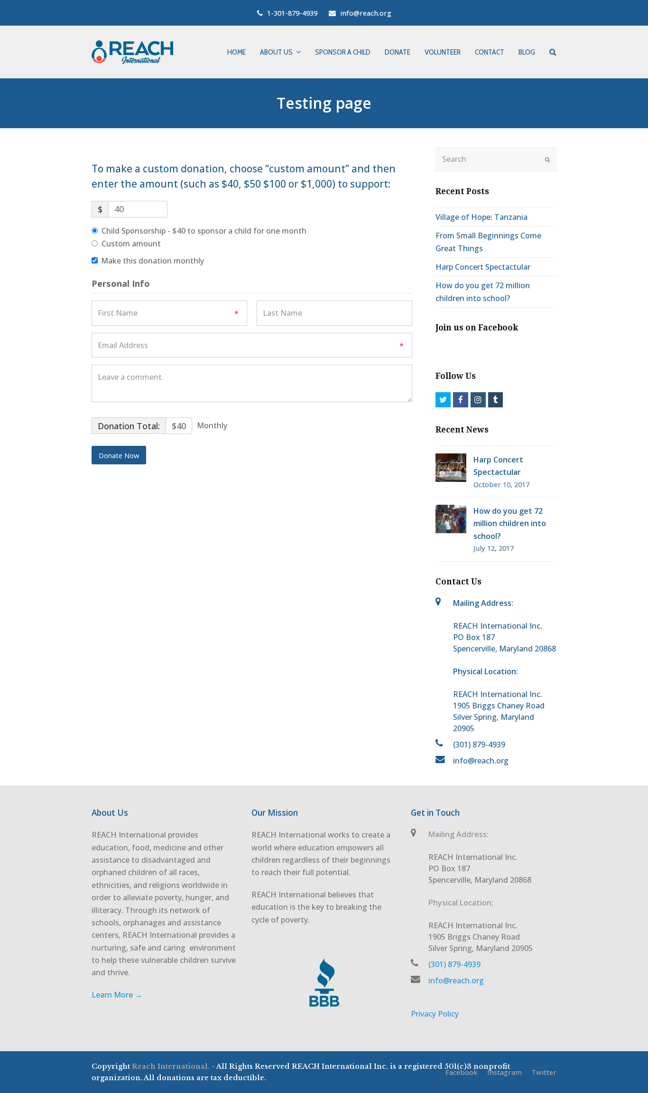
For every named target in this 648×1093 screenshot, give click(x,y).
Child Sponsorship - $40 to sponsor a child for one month (204, 231)
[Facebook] (460, 399)
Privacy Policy (435, 1013)
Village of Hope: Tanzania (481, 217)
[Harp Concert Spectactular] (450, 467)
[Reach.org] (132, 52)
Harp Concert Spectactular (482, 267)
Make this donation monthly (152, 260)
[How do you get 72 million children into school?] (450, 519)
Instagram (504, 1072)
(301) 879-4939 (479, 744)
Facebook (461, 1072)
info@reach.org (481, 760)
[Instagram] (478, 399)
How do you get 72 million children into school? (509, 523)
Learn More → (117, 994)
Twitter (543, 1072)
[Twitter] (443, 399)
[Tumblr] (495, 399)
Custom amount (131, 243)
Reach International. (171, 1066)
